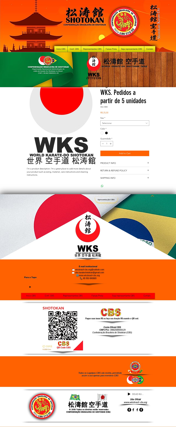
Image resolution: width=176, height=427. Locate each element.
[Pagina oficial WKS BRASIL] (137, 410)
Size (102, 118)
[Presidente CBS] (129, 410)
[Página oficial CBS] (141, 410)
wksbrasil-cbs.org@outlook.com (89, 269)
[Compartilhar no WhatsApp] (102, 186)
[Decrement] (102, 143)
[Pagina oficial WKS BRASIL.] (133, 410)
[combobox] (124, 123)
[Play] (30, 287)
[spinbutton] (106, 143)
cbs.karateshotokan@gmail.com (89, 272)
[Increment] (111, 143)
